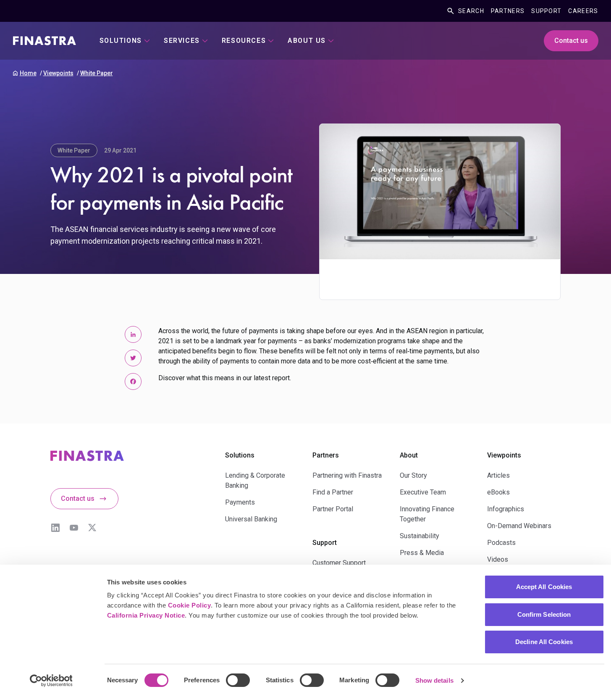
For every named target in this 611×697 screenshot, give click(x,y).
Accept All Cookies (544, 586)
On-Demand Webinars (519, 526)
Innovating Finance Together (427, 514)
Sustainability (419, 536)
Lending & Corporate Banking (255, 480)
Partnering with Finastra (347, 475)
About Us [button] (307, 41)
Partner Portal (332, 509)
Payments (240, 502)
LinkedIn (55, 528)
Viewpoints (58, 73)
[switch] (238, 680)
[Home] (44, 40)
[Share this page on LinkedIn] (133, 334)
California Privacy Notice (146, 615)
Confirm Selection (544, 614)
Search (471, 11)
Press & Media (422, 553)
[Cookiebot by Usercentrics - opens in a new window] (51, 680)
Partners (507, 11)
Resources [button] (244, 41)
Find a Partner (332, 492)
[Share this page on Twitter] (133, 358)
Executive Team (423, 492)
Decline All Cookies (544, 641)
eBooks (498, 492)
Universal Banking (251, 519)
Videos (497, 559)
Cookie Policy (189, 605)
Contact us (571, 41)
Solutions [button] (121, 41)
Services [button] (182, 41)
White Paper (96, 73)
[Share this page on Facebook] (133, 381)
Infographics (505, 509)
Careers (583, 11)
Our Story (413, 475)
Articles (498, 475)
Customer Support (339, 563)
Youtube (74, 528)
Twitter (92, 528)
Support (546, 11)
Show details (434, 680)
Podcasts (501, 543)
